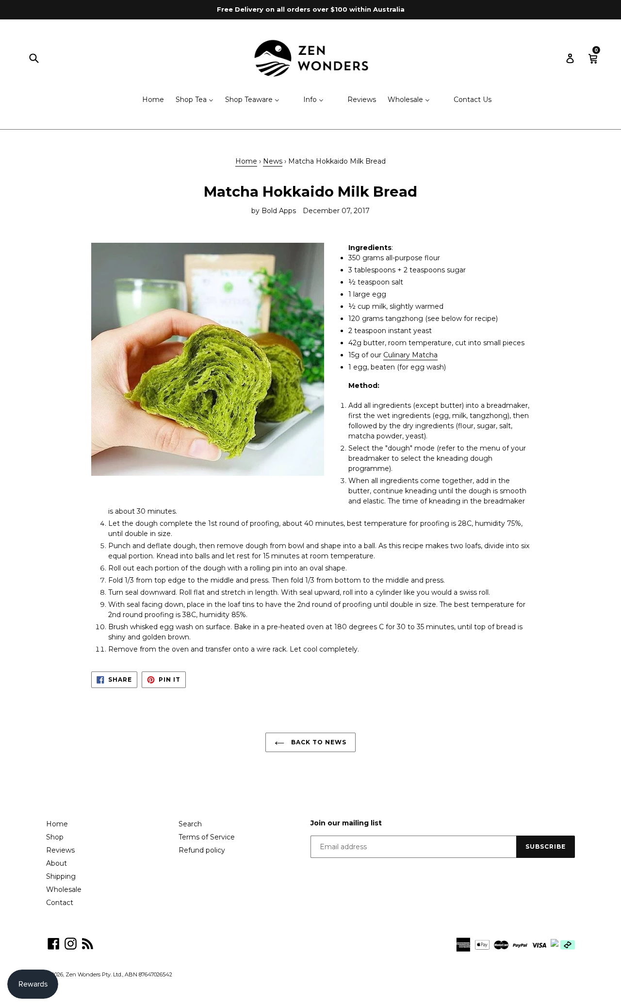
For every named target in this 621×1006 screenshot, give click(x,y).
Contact (59, 902)
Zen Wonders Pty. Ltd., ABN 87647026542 (118, 974)
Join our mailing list (346, 823)
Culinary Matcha (410, 355)
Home (246, 161)
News (272, 161)
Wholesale (64, 889)
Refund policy (202, 850)
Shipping (61, 876)
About (56, 863)
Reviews (60, 850)
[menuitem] (147, 100)
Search (190, 824)
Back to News (317, 742)
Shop (55, 837)
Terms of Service (207, 837)
